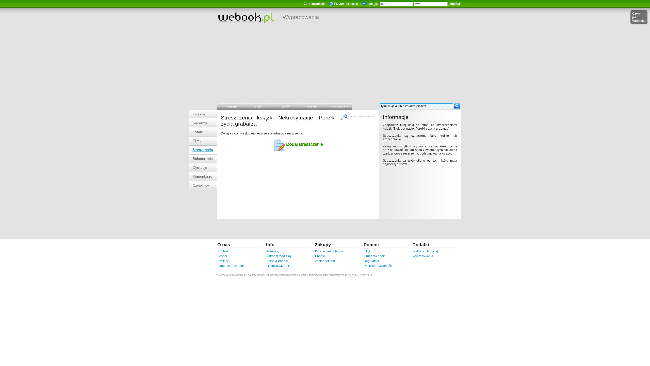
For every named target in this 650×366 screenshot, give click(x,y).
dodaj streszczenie (361, 116)
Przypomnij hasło (346, 4)
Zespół (222, 256)
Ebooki (320, 256)
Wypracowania (301, 17)
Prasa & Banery (277, 261)
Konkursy (272, 251)
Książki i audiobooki (329, 251)
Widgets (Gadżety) (425, 251)
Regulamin (371, 261)
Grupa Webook (374, 256)
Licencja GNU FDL (279, 266)
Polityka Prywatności (378, 266)
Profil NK (224, 261)
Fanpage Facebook (231, 266)
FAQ (367, 251)
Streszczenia (202, 150)
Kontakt (223, 251)
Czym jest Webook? (639, 17)
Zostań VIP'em (325, 261)
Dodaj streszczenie (304, 144)
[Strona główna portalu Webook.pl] (246, 17)
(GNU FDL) (351, 274)
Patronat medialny (278, 256)
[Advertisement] (325, 64)
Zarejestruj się (314, 4)
